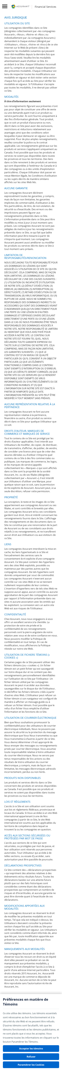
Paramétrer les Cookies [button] (31, 1064)
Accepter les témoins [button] (31, 1048)
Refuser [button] (31, 1056)
